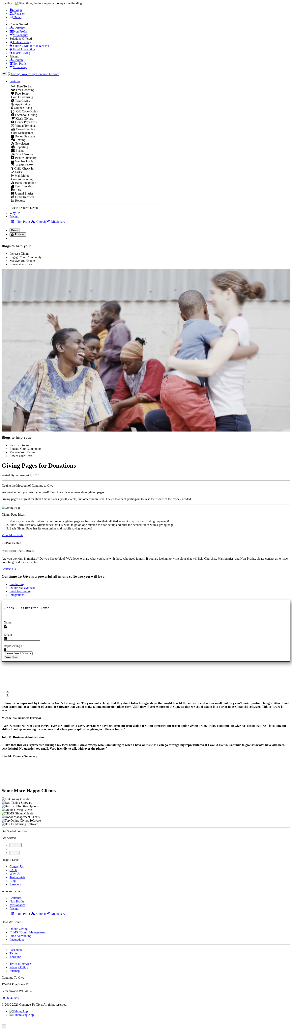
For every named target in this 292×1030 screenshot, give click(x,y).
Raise (14, 845)
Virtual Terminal (25, 125)
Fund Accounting (23, 49)
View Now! (11, 657)
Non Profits (20, 31)
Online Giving (21, 42)
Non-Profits (17, 901)
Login (18, 10)
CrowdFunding (25, 129)
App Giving (22, 104)
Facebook (16, 949)
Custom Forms (23, 165)
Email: (8, 634)
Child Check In (24, 168)
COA (17, 190)
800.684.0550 (10, 997)
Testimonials (17, 877)
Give (14, 20)
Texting (20, 140)
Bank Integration (25, 182)
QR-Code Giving (26, 111)
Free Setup (21, 93)
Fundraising (17, 584)
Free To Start (24, 86)
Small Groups (24, 154)
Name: (8, 622)
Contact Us (9, 569)
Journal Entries (23, 193)
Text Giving (22, 100)
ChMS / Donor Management (30, 45)
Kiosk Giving (21, 53)
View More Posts (12, 535)
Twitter (14, 953)
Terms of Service (20, 963)
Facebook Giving (25, 115)
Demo (17, 17)
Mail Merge (21, 175)
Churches (19, 28)
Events (19, 150)
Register (19, 13)
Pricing (14, 216)
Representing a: (13, 646)
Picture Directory (25, 157)
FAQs (13, 870)
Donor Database (24, 136)
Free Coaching (24, 90)
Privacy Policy (19, 967)
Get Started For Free (14, 831)
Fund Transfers (24, 197)
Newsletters (21, 143)
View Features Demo (24, 207)
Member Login (24, 161)
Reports (19, 200)
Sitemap (15, 970)
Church (18, 60)
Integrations (17, 595)
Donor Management (22, 587)
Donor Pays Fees (25, 122)
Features (15, 81)
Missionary (20, 67)
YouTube (15, 957)
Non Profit (19, 63)
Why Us (15, 213)
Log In (16, 238)
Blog (13, 880)
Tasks (18, 172)
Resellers (15, 884)
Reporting (21, 147)
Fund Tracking (23, 186)
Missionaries (20, 35)
